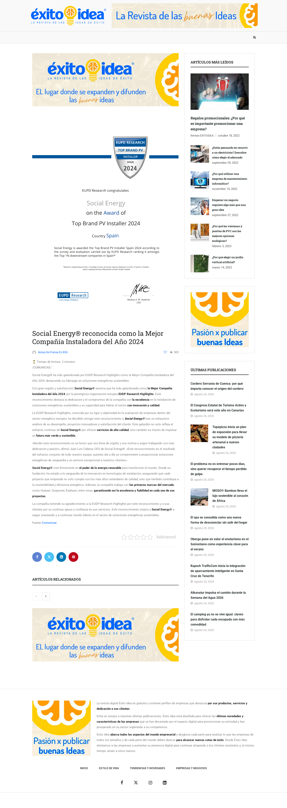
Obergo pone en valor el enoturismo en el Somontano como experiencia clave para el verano (220, 544)
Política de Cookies (187, 802)
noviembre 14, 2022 (224, 189)
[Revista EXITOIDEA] (68, 15)
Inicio (37, 37)
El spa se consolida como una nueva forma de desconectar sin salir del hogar (219, 520)
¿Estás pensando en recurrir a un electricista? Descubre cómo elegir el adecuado (230, 152)
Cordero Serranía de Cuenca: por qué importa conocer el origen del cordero (217, 386)
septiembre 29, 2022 (225, 162)
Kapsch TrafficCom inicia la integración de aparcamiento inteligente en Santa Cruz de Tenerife (218, 571)
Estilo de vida (58, 37)
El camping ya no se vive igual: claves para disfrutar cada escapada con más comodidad (218, 619)
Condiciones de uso (214, 802)
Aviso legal (135, 802)
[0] (165, 352)
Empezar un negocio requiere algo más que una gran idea (229, 205)
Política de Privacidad (159, 802)
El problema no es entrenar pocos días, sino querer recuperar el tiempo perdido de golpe (219, 469)
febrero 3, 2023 (221, 246)
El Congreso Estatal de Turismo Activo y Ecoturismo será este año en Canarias (218, 407)
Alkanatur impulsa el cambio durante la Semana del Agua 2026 (218, 595)
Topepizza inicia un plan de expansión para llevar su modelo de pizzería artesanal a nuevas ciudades (229, 437)
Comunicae (49, 523)
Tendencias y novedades (94, 37)
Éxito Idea (119, 802)
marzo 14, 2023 (222, 267)
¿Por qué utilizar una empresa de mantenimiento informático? (229, 178)
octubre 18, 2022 (229, 135)
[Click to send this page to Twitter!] (49, 557)
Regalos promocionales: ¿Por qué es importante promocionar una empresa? (218, 123)
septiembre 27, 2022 (225, 215)
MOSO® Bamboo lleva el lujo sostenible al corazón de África (230, 496)
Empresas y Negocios (136, 37)
